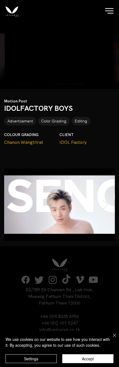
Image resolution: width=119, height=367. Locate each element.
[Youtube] (93, 279)
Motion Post (15, 101)
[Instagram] (52, 279)
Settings (31, 358)
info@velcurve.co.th (59, 330)
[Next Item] (105, 204)
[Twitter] (39, 279)
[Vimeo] (79, 279)
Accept (88, 358)
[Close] (111, 338)
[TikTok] (66, 279)
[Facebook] (25, 279)
